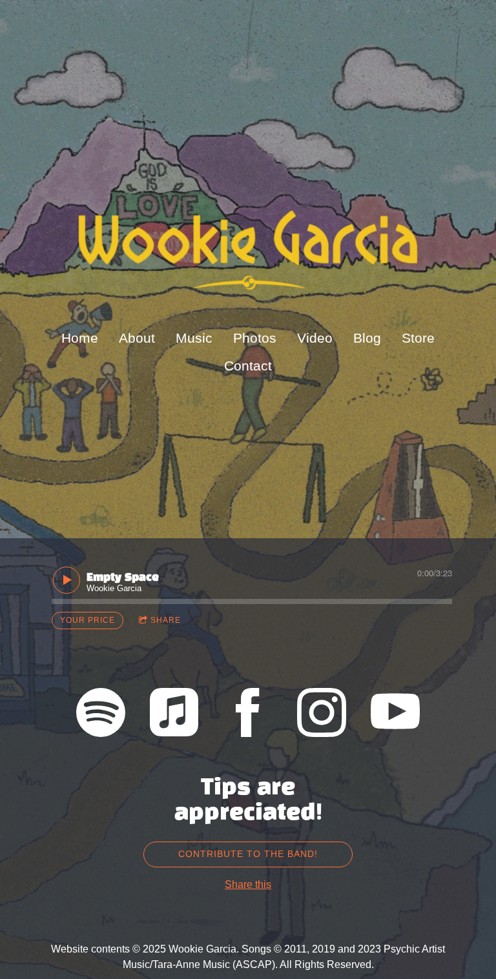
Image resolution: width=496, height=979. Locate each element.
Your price (87, 620)
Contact (248, 365)
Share (165, 620)
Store (418, 337)
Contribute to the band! (248, 854)
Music (194, 337)
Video (315, 337)
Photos (254, 337)
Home (79, 337)
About (137, 337)
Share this (248, 884)
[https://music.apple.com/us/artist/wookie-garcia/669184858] (174, 715)
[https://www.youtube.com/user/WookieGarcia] (395, 715)
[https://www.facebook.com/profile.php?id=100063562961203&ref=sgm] (248, 715)
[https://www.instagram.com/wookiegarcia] (321, 715)
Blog (367, 337)
